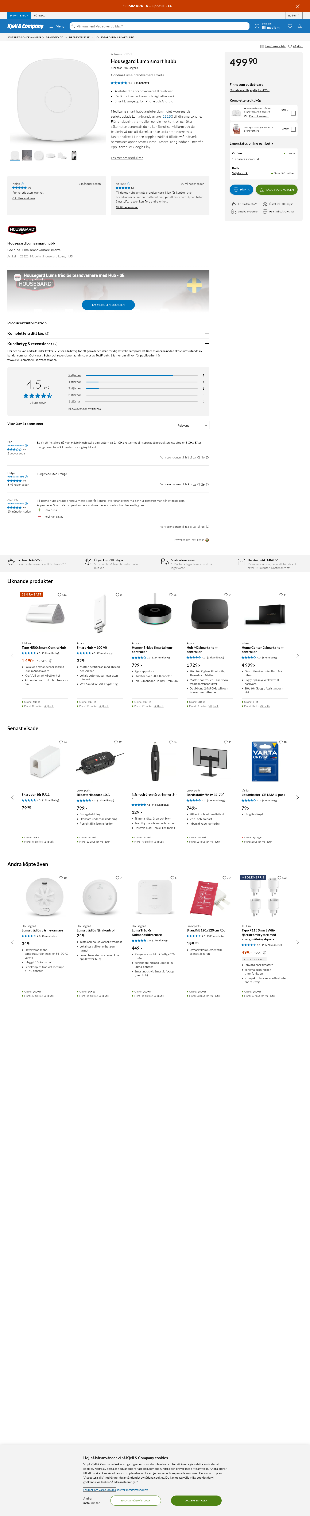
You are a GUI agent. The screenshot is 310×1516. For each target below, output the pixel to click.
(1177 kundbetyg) (272, 944)
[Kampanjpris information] (50, 661)
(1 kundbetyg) (160, 940)
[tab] (19, 15)
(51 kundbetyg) (50, 653)
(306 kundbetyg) (216, 936)
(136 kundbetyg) (216, 800)
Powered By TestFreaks (189, 539)
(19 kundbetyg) (105, 800)
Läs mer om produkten (127, 158)
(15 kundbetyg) (50, 800)
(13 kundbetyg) (215, 657)
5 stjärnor (74, 375)
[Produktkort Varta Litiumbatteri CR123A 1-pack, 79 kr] (265, 761)
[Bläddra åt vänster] (12, 656)
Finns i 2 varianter (259, 116)
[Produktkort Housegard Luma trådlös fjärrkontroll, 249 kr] (100, 897)
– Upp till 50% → (150, 6)
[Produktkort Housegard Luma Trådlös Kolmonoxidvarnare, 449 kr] (155, 897)
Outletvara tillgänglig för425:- (250, 90)
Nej (203, 457)
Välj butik (49, 706)
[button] (15, 155)
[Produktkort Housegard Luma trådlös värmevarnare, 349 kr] (45, 897)
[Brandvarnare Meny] (92, 37)
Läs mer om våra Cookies (99, 1490)
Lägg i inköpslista (275, 46)
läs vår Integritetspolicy (132, 1490)
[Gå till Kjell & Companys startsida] (26, 26)
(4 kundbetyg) (270, 800)
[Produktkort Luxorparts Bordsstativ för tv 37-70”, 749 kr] (210, 761)
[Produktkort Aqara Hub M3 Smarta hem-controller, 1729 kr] (210, 614)
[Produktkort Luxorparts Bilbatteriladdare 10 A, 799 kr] (100, 761)
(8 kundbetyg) (50, 936)
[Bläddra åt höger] (297, 656)
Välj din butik (240, 173)
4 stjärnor (74, 381)
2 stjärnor (74, 395)
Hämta (244, 189)
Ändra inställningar (91, 1501)
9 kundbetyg (141, 82)
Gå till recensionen (23, 198)
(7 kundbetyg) (105, 653)
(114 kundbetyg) (161, 657)
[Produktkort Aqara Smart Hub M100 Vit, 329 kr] (100, 614)
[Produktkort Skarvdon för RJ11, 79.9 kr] (45, 761)
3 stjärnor (74, 388)
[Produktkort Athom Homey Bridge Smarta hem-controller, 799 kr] (155, 614)
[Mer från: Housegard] (22, 233)
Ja (194, 457)
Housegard (131, 67)
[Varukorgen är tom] (300, 26)
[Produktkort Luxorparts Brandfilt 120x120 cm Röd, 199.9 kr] (210, 897)
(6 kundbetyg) (270, 657)
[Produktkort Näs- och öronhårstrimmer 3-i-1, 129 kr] (155, 761)
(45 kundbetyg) (160, 804)
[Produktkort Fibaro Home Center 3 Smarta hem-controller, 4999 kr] (265, 614)
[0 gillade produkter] (290, 26)
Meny (60, 26)
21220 (167, 116)
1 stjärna (74, 401)
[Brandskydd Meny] (66, 37)
